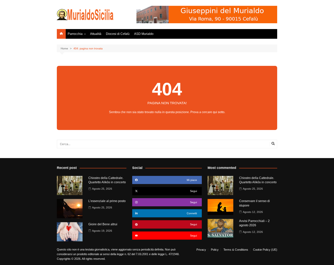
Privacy (201, 249)
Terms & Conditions (235, 249)
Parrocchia (75, 33)
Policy (215, 249)
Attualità (95, 33)
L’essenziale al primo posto (107, 201)
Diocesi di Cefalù (118, 33)
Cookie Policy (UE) (265, 249)
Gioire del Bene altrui (102, 224)
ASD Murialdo (143, 33)
